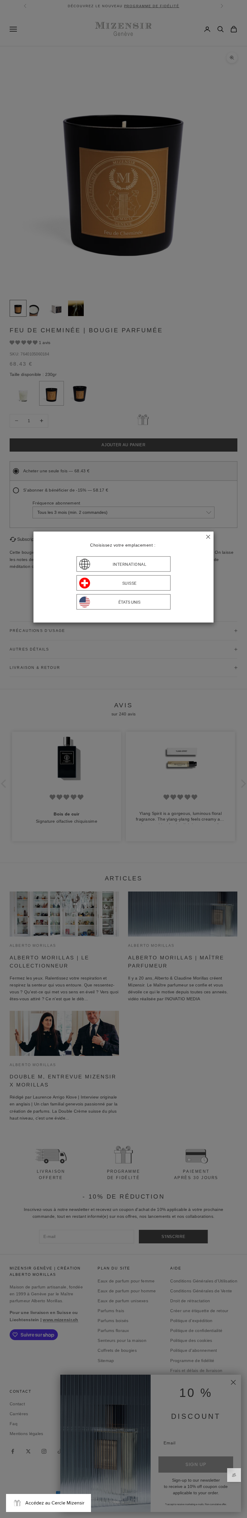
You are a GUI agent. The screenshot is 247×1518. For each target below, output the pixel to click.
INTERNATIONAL (130, 564)
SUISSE (129, 583)
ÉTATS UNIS (129, 601)
